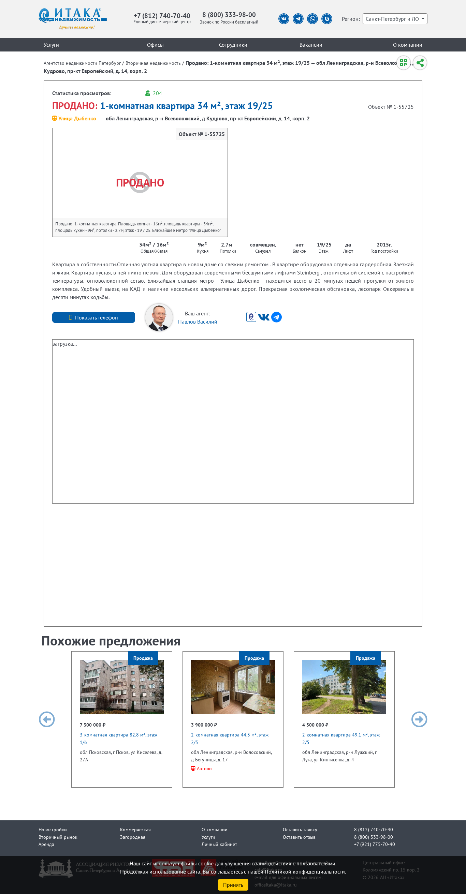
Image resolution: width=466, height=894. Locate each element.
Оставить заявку (300, 829)
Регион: (351, 18)
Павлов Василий (197, 321)
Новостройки (53, 829)
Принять (233, 884)
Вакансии (311, 44)
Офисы (155, 44)
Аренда (46, 844)
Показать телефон (96, 317)
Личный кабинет (219, 844)
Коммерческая (135, 829)
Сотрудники (233, 44)
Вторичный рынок (58, 837)
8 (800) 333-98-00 (229, 14)
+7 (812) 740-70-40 (162, 15)
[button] (47, 719)
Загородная (132, 837)
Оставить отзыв (299, 837)
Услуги (51, 44)
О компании (407, 44)
